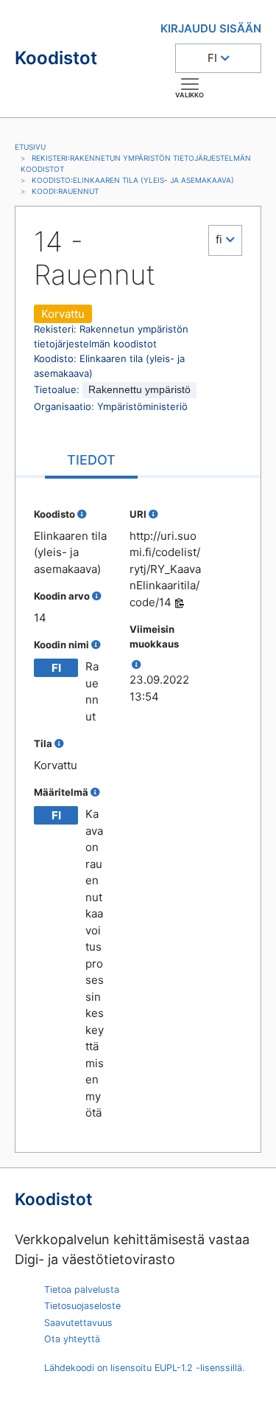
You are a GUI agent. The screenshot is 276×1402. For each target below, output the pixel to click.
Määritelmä (61, 792)
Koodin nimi (61, 644)
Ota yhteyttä (72, 1338)
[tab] (91, 461)
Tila (43, 743)
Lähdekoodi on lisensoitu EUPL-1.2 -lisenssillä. (144, 1367)
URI (138, 514)
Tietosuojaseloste (82, 1305)
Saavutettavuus (78, 1322)
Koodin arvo (62, 596)
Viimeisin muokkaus (154, 636)
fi (219, 239)
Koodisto (54, 514)
